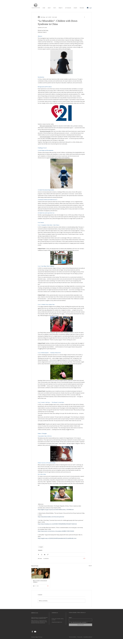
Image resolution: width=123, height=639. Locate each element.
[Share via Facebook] (38, 554)
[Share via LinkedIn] (44, 554)
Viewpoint (40, 550)
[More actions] (84, 17)
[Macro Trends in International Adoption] (40, 573)
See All (90, 565)
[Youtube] (35, 632)
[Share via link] (47, 554)
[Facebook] (32, 632)
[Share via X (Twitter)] (41, 554)
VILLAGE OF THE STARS (36, 7)
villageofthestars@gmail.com (57, 622)
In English (41, 547)
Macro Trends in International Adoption (40, 581)
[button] (49, 8)
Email (70, 617)
